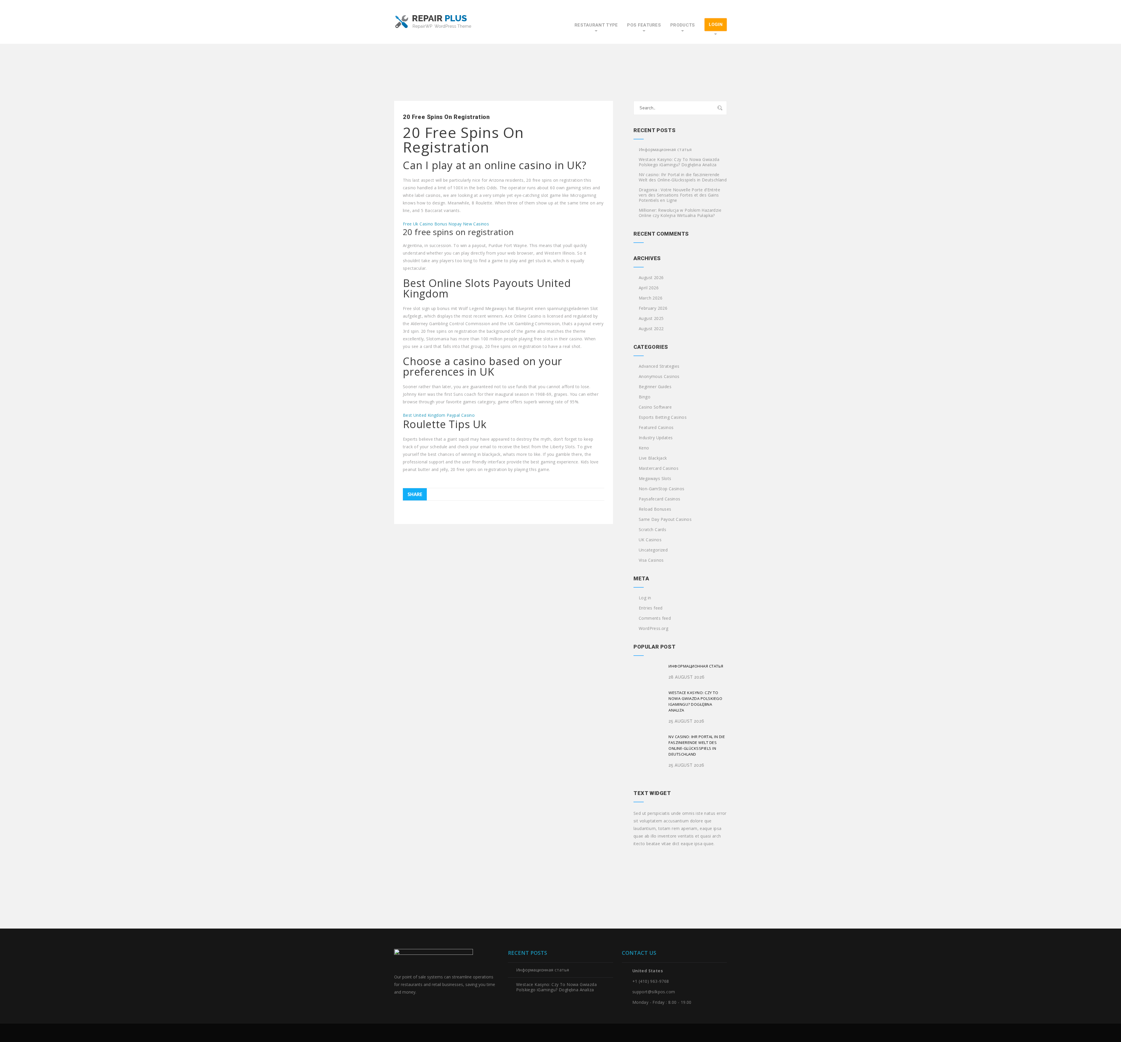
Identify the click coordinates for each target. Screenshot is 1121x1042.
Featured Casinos (656, 427)
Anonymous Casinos (659, 376)
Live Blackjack (653, 458)
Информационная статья (665, 149)
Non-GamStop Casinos (662, 488)
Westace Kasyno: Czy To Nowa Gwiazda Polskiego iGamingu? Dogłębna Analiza (679, 162)
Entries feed (651, 608)
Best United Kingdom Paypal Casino (439, 415)
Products (682, 25)
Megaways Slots (655, 478)
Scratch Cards (652, 529)
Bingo (644, 397)
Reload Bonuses (655, 509)
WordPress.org (653, 628)
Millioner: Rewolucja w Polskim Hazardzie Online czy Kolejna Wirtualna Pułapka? (680, 213)
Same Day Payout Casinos (665, 519)
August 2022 (651, 328)
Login (716, 24)
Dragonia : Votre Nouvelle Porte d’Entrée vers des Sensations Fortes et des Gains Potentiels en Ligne (679, 195)
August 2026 (651, 277)
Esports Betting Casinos (663, 417)
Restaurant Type (596, 25)
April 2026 (649, 287)
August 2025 (651, 318)
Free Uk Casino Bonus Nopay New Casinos (446, 224)
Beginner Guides (655, 386)
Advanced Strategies (659, 366)
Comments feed (655, 618)
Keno (644, 448)
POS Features (644, 25)
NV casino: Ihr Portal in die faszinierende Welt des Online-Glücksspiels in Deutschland (683, 177)
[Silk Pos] (433, 22)
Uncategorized (653, 550)
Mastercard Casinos (658, 468)
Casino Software (655, 407)
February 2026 (653, 308)
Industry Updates (656, 437)
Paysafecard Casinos (659, 499)
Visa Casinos (651, 560)
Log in (645, 597)
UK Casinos (650, 539)
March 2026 (650, 298)
